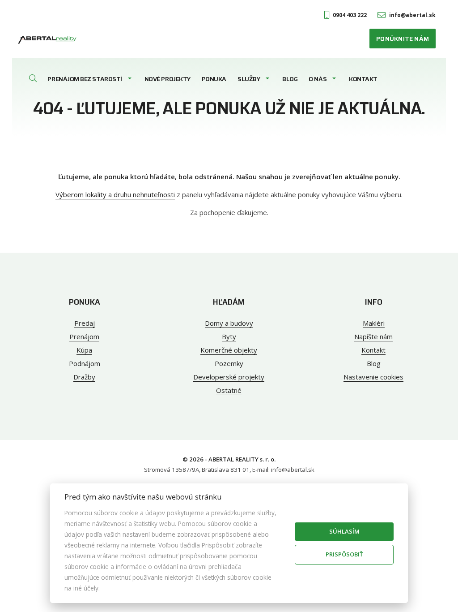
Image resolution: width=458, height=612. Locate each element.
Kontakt (363, 79)
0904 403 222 (350, 15)
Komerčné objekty (228, 349)
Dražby (84, 376)
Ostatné (229, 390)
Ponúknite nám (402, 38)
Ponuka (214, 79)
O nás (318, 79)
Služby (248, 79)
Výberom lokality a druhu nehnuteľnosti (115, 194)
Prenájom (84, 336)
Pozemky (229, 363)
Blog (289, 79)
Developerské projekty (228, 376)
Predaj (84, 323)
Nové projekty (167, 79)
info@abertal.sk (412, 15)
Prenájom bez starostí (84, 79)
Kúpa (84, 349)
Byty (229, 336)
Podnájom (84, 363)
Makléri (374, 323)
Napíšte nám (373, 336)
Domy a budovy (229, 323)
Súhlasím (344, 531)
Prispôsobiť (344, 554)
